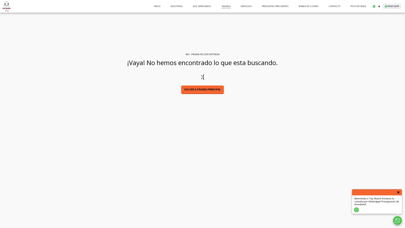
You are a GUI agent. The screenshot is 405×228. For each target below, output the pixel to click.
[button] (374, 6)
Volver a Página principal (202, 89)
